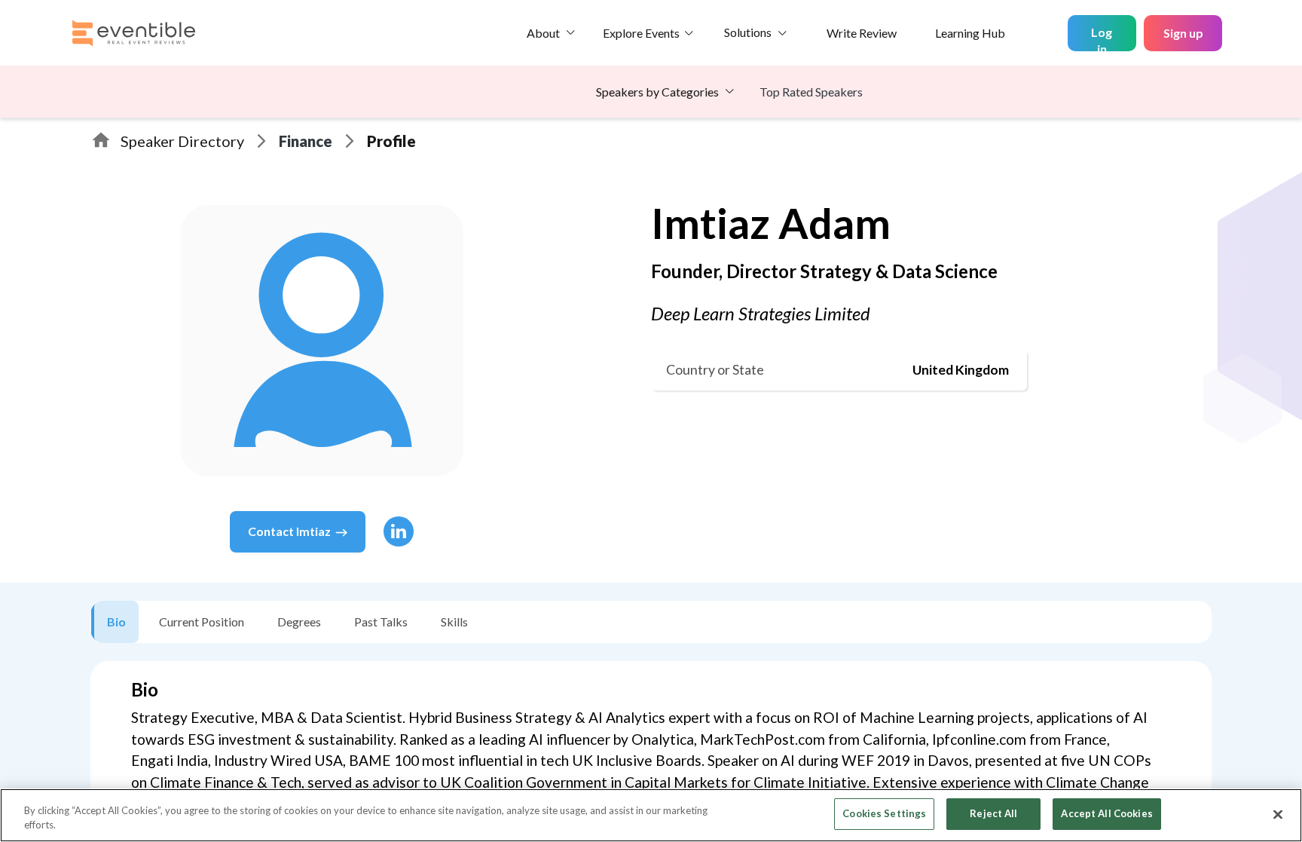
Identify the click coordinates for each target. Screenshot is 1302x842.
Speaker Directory (182, 140)
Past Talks (381, 621)
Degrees (299, 621)
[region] (651, 815)
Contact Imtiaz (289, 531)
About (543, 33)
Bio (116, 621)
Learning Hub (970, 33)
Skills (454, 621)
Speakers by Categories (657, 91)
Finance (305, 140)
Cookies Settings (884, 813)
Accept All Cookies (1106, 813)
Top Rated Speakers (811, 91)
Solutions (748, 32)
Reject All (993, 813)
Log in (1101, 38)
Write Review (862, 33)
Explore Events (641, 33)
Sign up (1183, 33)
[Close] (1277, 814)
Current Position (201, 621)
